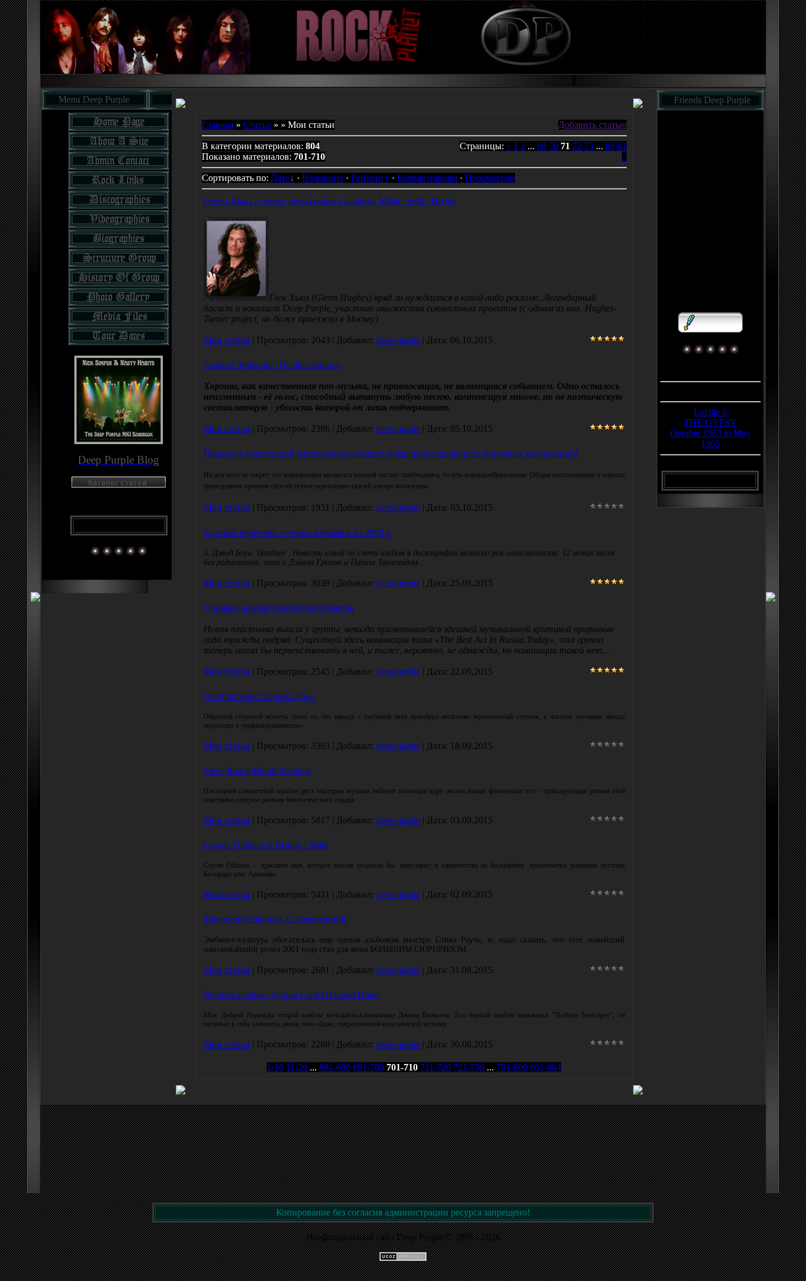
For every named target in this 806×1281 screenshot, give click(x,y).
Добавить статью (592, 125)
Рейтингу (370, 178)
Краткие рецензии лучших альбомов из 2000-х (297, 532)
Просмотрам (490, 178)
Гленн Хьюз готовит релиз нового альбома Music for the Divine (330, 201)
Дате (280, 178)
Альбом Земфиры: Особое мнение (272, 365)
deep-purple (398, 340)
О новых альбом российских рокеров (279, 608)
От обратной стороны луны (259, 696)
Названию (322, 178)
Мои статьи (227, 340)
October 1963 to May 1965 (710, 438)
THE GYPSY (710, 423)
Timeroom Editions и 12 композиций (275, 919)
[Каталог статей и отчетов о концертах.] (118, 484)
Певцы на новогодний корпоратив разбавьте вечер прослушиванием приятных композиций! (391, 453)
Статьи (257, 125)
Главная (218, 125)
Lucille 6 (710, 412)
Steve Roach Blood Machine (257, 771)
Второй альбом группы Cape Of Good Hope (291, 995)
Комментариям (427, 178)
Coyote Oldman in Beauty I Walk (266, 845)
